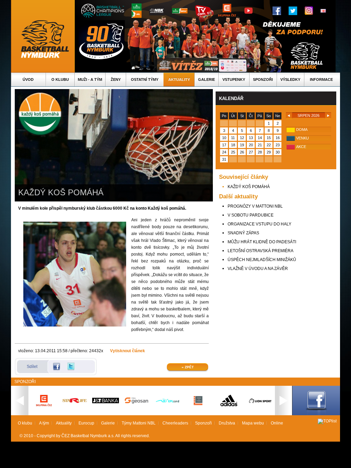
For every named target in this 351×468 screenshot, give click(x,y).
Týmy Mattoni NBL (139, 423)
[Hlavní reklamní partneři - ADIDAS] (229, 405)
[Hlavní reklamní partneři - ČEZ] (44, 408)
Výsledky (290, 79)
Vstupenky (233, 79)
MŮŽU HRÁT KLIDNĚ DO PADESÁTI (262, 241)
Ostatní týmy (144, 79)
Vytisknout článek (127, 350)
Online (277, 423)
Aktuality (179, 79)
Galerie (206, 79)
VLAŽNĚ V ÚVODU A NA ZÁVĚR (258, 268)
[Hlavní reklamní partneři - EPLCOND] (167, 408)
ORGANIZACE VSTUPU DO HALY (259, 224)
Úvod (28, 79)
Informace (321, 79)
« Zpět (188, 367)
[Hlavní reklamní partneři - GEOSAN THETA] (136, 402)
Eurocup (86, 423)
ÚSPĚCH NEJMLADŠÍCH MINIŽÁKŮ (262, 259)
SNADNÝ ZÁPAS (243, 233)
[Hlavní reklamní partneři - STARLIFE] (74, 401)
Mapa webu (253, 423)
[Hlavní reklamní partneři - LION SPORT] (259, 404)
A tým (44, 423)
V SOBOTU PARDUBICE (251, 215)
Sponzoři (263, 79)
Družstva (227, 423)
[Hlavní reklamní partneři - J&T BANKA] (105, 401)
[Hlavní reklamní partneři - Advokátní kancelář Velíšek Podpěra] (198, 404)
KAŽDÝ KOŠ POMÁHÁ (249, 186)
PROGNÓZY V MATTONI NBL (255, 206)
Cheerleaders (175, 423)
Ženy (116, 79)
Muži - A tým (90, 79)
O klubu (60, 79)
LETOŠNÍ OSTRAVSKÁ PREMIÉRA (260, 250)
